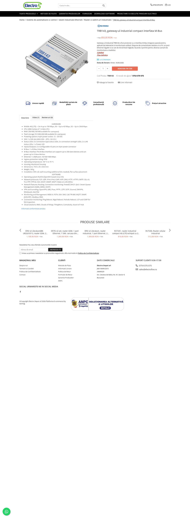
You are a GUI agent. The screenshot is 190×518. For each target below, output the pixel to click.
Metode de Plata (48, 13)
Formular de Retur (65, 274)
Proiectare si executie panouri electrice (137, 13)
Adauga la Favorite (106, 82)
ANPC (60, 281)
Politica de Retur (64, 271)
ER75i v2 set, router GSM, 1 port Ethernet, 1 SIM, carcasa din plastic (65, 232)
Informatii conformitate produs (33, 208)
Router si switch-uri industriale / (98, 20)
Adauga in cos (125, 68)
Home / (22, 20)
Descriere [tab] (25, 118)
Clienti (61, 260)
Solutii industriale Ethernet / (71, 20)
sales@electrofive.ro (148, 269)
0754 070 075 (145, 265)
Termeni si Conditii (26, 268)
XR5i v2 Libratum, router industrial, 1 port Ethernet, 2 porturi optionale (95, 232)
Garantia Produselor (69, 13)
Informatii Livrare (64, 268)
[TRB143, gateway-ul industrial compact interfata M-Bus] (56, 60)
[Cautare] (103, 5)
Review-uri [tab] (47, 117)
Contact (22, 274)
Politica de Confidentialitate (88, 253)
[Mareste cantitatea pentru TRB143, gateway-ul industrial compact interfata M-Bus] (107, 69)
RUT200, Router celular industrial (155, 232)
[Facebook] (20, 292)
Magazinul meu (27, 260)
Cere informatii (126, 82)
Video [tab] (35, 117)
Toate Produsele (27, 13)
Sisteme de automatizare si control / (42, 20)
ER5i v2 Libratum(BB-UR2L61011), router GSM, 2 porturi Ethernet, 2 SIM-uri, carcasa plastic (34, 232)
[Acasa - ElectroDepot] (32, 5)
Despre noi (23, 265)
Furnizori (87, 13)
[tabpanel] (56, 60)
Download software (104, 13)
